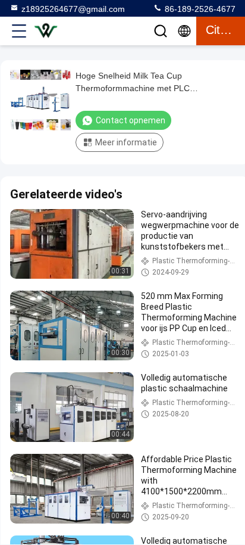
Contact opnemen (130, 120)
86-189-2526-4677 (198, 9)
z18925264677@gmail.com (73, 9)
